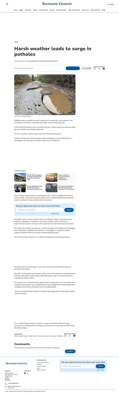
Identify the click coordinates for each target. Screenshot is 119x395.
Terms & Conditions (43, 362)
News (16, 42)
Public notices (41, 370)
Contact (39, 364)
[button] (7, 4)
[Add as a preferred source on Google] (86, 68)
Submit (68, 210)
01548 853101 (14, 383)
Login (112, 4)
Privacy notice (55, 213)
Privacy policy (41, 366)
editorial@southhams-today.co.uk (14, 387)
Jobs (38, 368)
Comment (70, 351)
